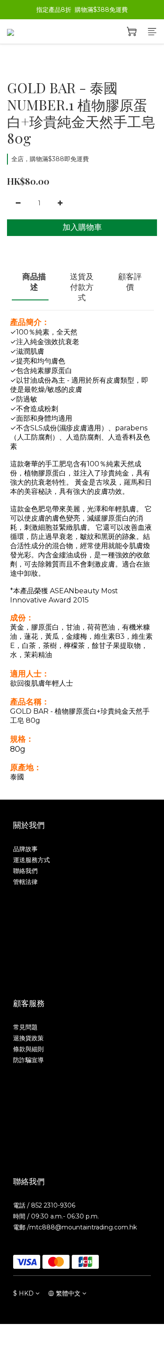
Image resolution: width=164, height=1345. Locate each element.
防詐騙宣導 (28, 1060)
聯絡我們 (25, 871)
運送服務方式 (31, 860)
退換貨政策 (28, 1038)
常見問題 (25, 1027)
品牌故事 (25, 849)
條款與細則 (28, 1049)
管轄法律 (25, 882)
